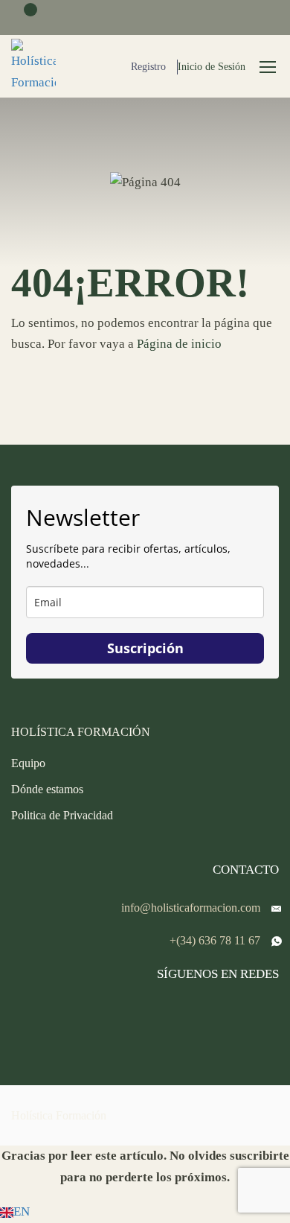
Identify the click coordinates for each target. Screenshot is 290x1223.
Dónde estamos (47, 789)
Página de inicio (179, 344)
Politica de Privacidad (62, 815)
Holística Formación (58, 1115)
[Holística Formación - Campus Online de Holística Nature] (33, 66)
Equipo (28, 763)
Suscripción (145, 648)
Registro (148, 66)
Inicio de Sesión (211, 66)
